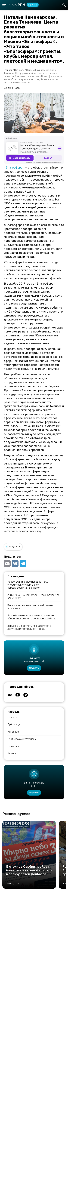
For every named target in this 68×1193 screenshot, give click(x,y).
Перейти (34, 792)
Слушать (34, 668)
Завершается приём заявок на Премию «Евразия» (30, 607)
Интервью (13, 731)
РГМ (27, 5)
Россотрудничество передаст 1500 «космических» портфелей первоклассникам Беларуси (28, 584)
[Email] (7, 563)
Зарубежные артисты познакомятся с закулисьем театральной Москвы (29, 627)
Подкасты (14, 546)
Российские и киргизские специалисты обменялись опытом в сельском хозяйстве (31, 617)
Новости (12, 717)
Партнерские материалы (21, 739)
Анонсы (11, 753)
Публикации (14, 724)
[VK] (15, 563)
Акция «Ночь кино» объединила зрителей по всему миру (33, 596)
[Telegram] (23, 563)
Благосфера (14, 167)
